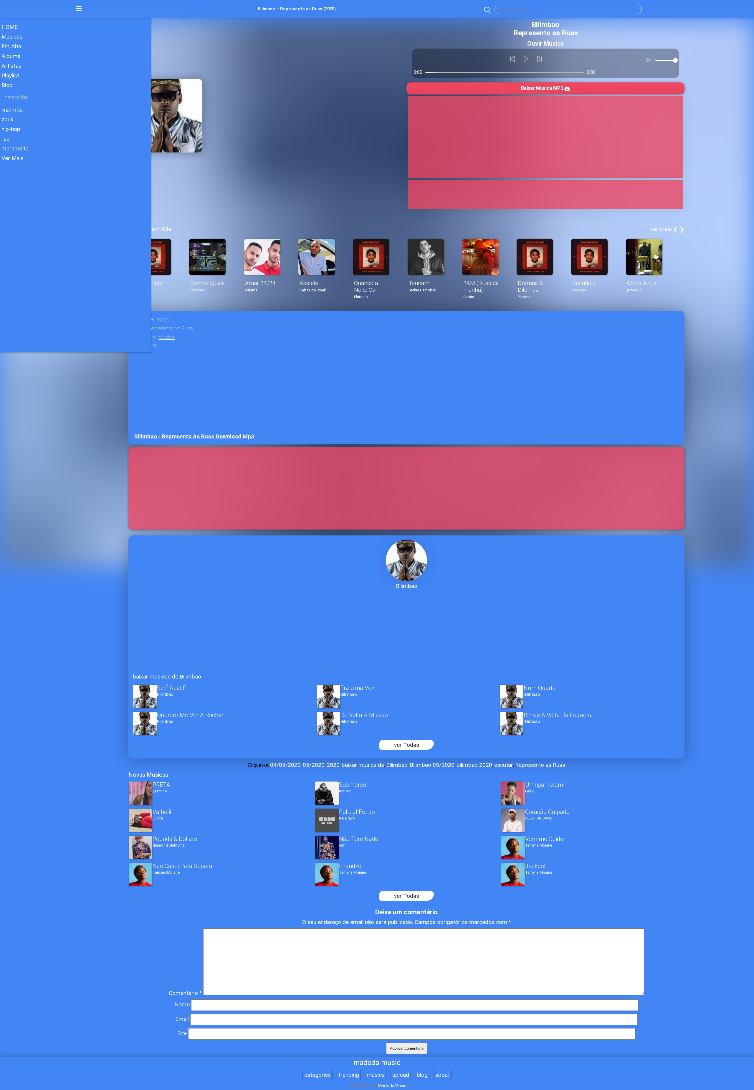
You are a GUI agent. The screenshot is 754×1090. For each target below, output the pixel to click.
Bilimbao (397, 764)
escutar (503, 764)
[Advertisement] (75, 206)
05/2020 (314, 764)
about (442, 1074)
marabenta (15, 148)
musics (376, 1074)
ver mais (661, 229)
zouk (7, 119)
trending (348, 1074)
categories (317, 1074)
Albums (11, 56)
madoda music (377, 1063)
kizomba (12, 109)
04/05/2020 (285, 764)
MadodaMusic (392, 1086)
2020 (333, 764)
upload (400, 1074)
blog (422, 1074)
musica (166, 337)
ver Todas (406, 744)
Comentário (185, 993)
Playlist (10, 75)
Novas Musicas (148, 774)
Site (182, 1033)
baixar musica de (363, 764)
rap (5, 138)
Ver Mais (12, 158)
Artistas (11, 65)
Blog (7, 85)
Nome (182, 1004)
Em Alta (11, 46)
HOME (9, 27)
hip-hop (10, 129)
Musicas (11, 36)
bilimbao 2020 (474, 764)
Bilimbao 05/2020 (432, 764)
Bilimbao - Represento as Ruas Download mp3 (194, 436)
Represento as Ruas (540, 764)
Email (182, 1019)
